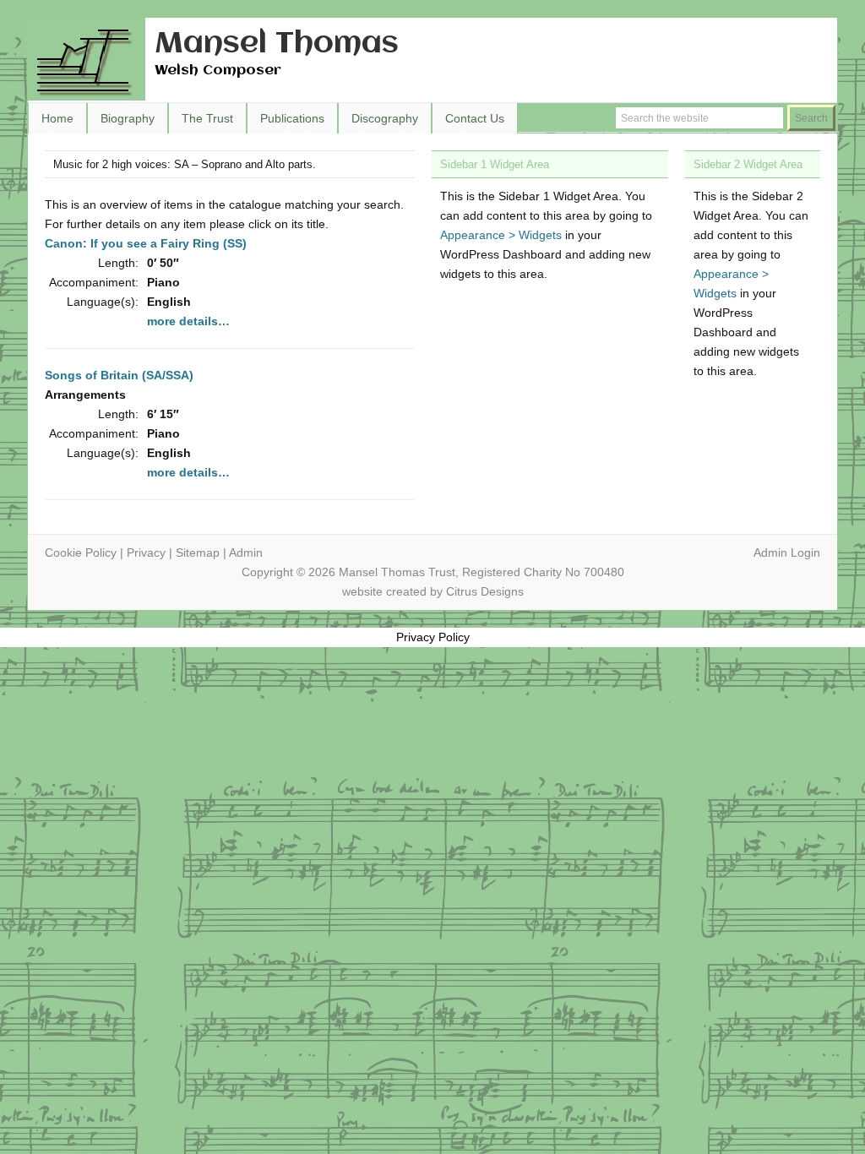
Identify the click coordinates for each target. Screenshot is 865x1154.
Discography (384, 118)
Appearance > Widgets (501, 235)
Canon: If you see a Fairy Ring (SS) (146, 243)
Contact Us (474, 118)
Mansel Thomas (277, 44)
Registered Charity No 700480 (543, 572)
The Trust (207, 118)
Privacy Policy (433, 637)
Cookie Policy (81, 552)
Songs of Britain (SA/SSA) (119, 375)
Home (57, 118)
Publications (292, 118)
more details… (188, 321)
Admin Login (786, 552)
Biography (128, 118)
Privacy (146, 552)
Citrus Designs (485, 591)
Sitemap (198, 552)
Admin (246, 552)
